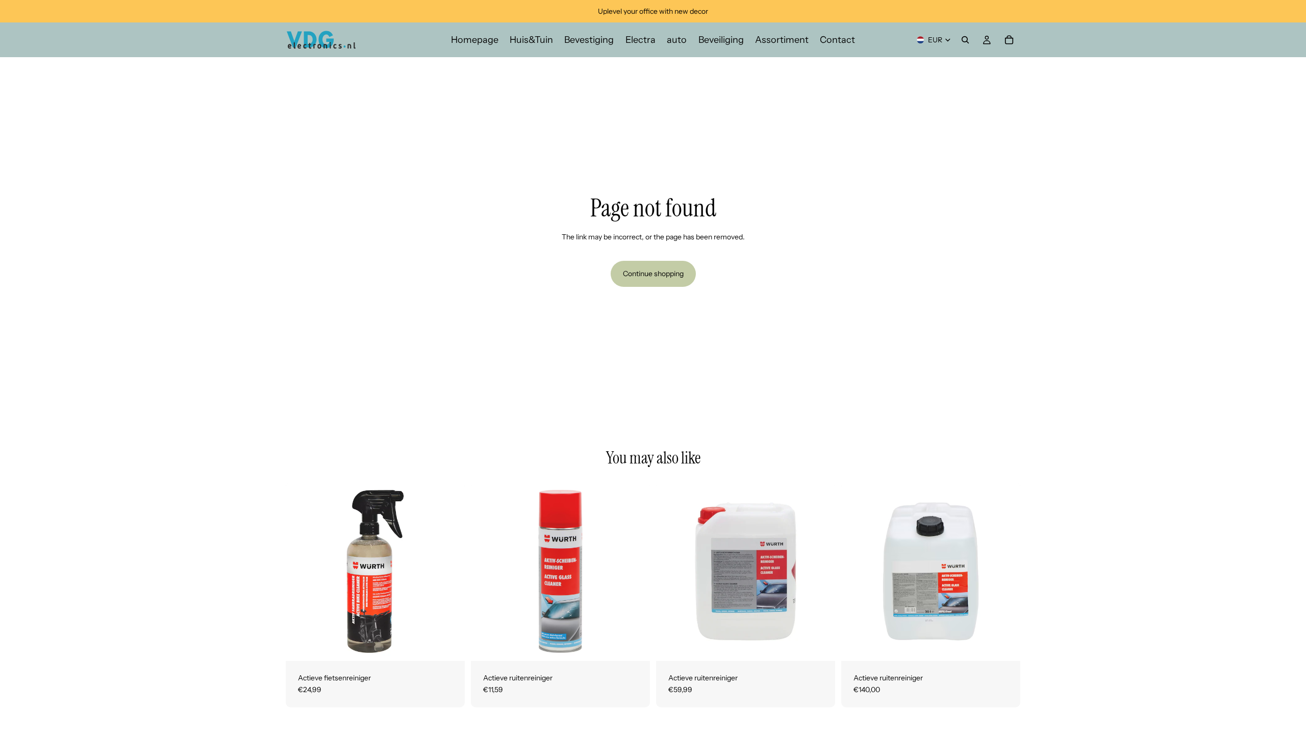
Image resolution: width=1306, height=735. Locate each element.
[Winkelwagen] (1009, 40)
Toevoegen (457, 644)
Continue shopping (653, 273)
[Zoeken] (965, 40)
